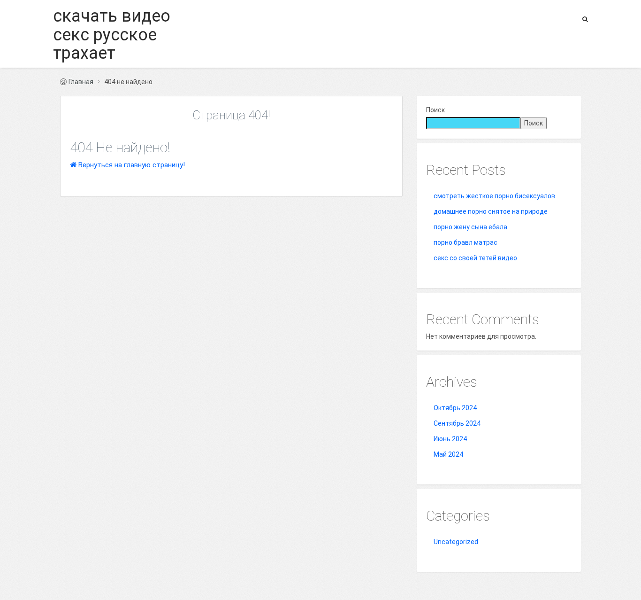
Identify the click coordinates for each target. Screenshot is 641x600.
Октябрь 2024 (455, 408)
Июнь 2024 (450, 439)
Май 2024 (448, 454)
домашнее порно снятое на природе (491, 211)
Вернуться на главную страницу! (130, 165)
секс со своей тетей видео (475, 258)
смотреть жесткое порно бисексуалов (494, 196)
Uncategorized (456, 541)
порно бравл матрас (465, 242)
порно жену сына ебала (470, 227)
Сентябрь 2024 (457, 423)
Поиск (435, 110)
